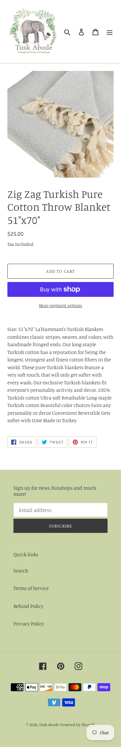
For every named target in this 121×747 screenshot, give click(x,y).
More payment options (60, 305)
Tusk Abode (49, 724)
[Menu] (110, 31)
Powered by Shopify (77, 724)
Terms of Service (31, 588)
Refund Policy (28, 606)
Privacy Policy (28, 623)
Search (20, 570)
